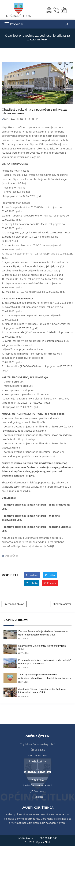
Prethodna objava (14, 604)
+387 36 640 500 (47, 838)
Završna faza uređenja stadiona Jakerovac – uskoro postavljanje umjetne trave (43, 633)
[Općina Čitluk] (18, 10)
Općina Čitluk (11, 555)
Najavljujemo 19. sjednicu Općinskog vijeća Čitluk (42, 647)
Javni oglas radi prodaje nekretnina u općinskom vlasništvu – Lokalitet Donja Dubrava (44, 676)
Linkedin (33, 583)
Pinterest (51, 583)
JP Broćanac (37, 791)
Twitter (51, 574)
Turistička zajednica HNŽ (37, 785)
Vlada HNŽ (37, 779)
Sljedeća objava (62, 604)
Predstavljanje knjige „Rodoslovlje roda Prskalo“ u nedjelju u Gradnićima (44, 662)
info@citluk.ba (37, 761)
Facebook (33, 574)
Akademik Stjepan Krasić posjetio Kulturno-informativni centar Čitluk (42, 691)
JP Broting (37, 796)
